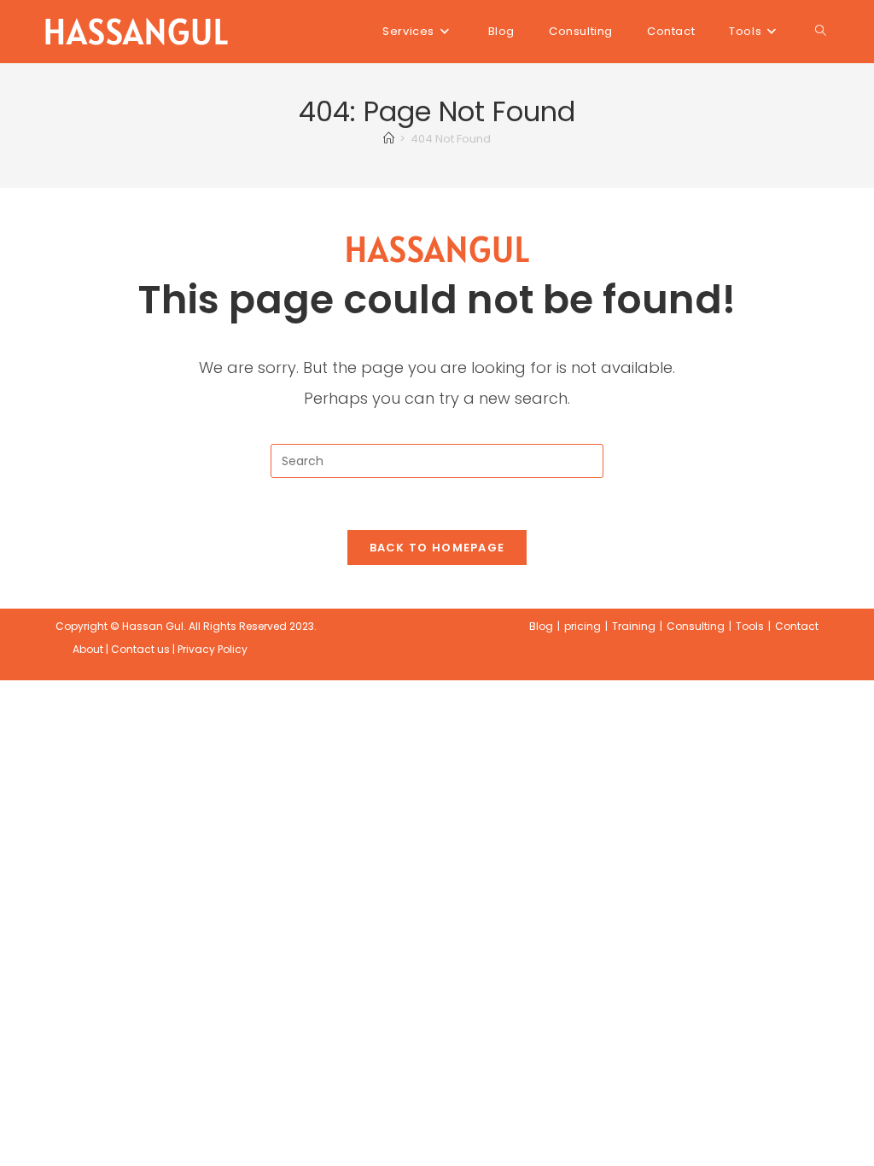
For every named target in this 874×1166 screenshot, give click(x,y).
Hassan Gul (153, 626)
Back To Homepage (437, 547)
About (88, 649)
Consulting (696, 626)
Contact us (140, 649)
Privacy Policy (213, 649)
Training (634, 626)
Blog (541, 626)
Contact (797, 626)
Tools (750, 626)
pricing (582, 626)
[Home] (388, 139)
